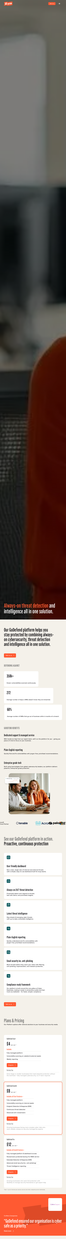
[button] (59, 3)
